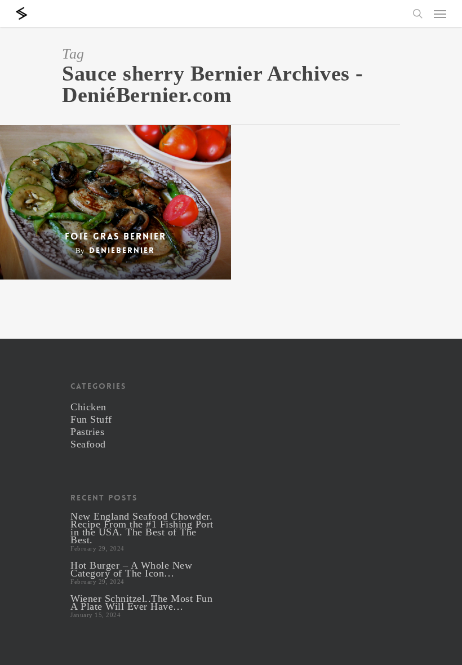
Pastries (87, 432)
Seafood (88, 444)
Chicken (88, 407)
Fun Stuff (91, 419)
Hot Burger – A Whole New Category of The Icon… (131, 569)
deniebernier (122, 250)
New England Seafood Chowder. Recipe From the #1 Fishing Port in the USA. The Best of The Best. (142, 528)
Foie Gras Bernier (115, 236)
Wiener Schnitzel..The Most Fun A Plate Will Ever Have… (141, 602)
